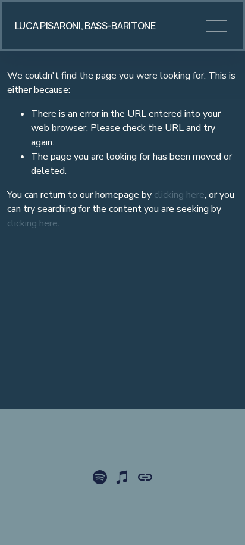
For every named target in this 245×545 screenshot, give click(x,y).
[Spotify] (100, 477)
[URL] (145, 477)
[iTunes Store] (122, 477)
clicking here (179, 194)
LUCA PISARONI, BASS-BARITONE (85, 25)
